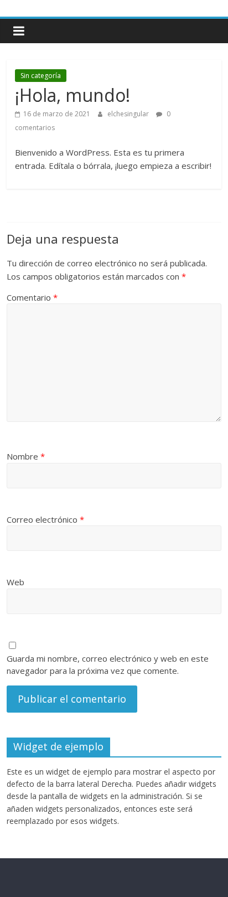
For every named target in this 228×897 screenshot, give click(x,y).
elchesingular (129, 113)
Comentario (32, 297)
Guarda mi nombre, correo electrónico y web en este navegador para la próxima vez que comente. (108, 665)
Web (15, 581)
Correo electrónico (45, 519)
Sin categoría (40, 75)
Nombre (26, 456)
